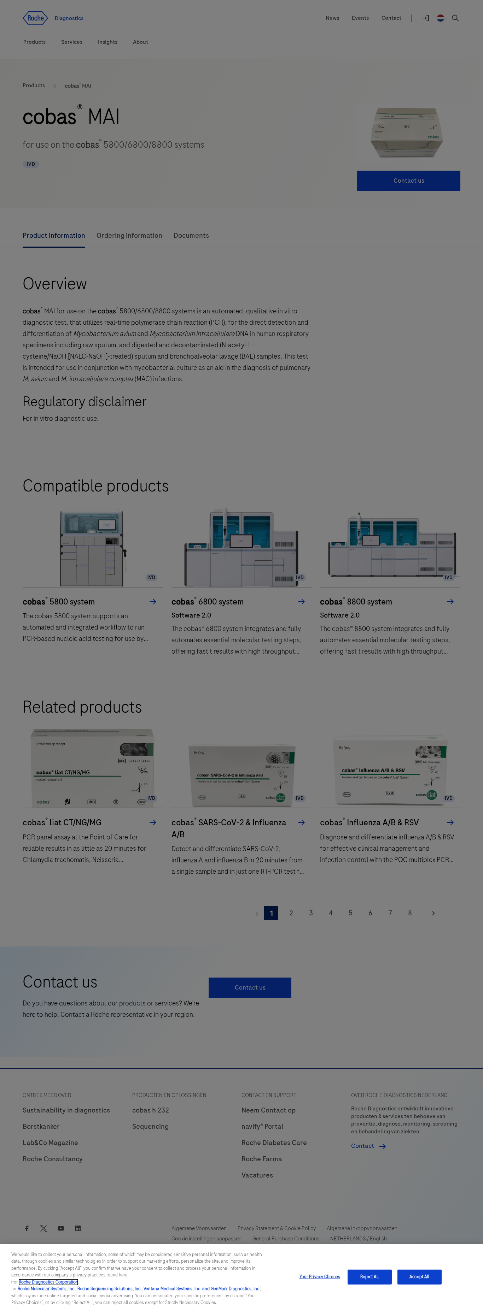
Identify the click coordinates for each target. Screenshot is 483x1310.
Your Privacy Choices (320, 1277)
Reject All (369, 1277)
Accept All (419, 1277)
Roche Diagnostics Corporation (48, 1282)
